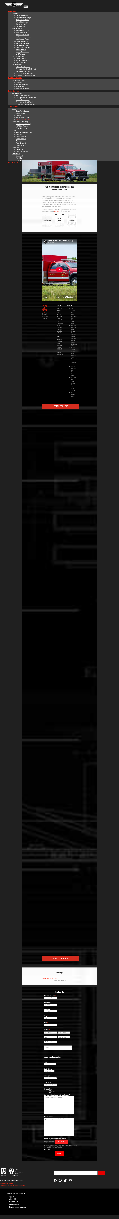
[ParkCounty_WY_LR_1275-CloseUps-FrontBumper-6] (72, 503)
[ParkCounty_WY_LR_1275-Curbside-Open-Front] (72, 639)
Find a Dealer (14, 1204)
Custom (52, 1091)
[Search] (101, 1173)
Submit (59, 1154)
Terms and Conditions (6, 1183)
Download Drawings (59, 980)
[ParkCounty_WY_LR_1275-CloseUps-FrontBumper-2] (72, 684)
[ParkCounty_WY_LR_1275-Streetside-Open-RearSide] (72, 955)
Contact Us (13, 1202)
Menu (25, 7)
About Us (13, 1199)
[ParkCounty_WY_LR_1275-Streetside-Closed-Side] (72, 865)
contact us (57, 212)
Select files (61, 1142)
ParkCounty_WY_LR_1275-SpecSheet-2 (45, 309)
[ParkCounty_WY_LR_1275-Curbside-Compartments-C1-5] (72, 549)
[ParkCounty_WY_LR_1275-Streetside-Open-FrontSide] (72, 910)
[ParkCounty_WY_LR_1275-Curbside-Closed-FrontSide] (72, 458)
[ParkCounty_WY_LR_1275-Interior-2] (72, 820)
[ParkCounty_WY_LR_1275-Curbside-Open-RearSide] (72, 729)
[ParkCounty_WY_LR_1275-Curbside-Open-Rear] (72, 594)
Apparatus (13, 1196)
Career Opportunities (17, 1207)
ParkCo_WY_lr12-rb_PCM (49, 978)
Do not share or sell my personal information (12, 1185)
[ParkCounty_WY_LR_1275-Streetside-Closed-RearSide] (72, 774)
